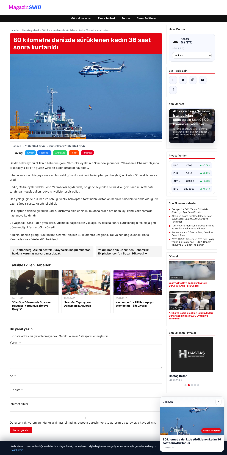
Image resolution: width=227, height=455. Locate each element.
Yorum (15, 342)
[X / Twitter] (183, 80)
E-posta (16, 390)
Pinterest (87, 152)
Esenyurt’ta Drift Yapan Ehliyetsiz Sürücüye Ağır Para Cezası (189, 210)
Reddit (74, 152)
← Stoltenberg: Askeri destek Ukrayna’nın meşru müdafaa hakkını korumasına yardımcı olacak (51, 251)
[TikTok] (173, 90)
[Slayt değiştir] (185, 385)
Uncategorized (30, 30)
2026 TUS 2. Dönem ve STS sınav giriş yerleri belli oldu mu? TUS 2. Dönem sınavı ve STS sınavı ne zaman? (192, 242)
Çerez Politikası (146, 18)
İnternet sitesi (19, 404)
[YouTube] (203, 80)
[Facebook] (173, 80)
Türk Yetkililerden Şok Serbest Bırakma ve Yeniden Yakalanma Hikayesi (192, 227)
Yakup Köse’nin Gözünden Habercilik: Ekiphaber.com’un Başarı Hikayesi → (123, 251)
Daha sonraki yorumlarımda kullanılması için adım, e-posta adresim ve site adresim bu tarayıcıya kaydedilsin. (83, 422)
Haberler (14, 30)
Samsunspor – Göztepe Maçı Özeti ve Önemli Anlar (192, 234)
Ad (13, 376)
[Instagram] (193, 80)
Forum (126, 18)
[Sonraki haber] (209, 114)
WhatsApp (60, 152)
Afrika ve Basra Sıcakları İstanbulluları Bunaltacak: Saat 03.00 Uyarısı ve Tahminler (191, 219)
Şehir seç (178, 48)
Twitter (30, 152)
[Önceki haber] (202, 114)
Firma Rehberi (106, 18)
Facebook (44, 152)
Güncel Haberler (81, 18)
